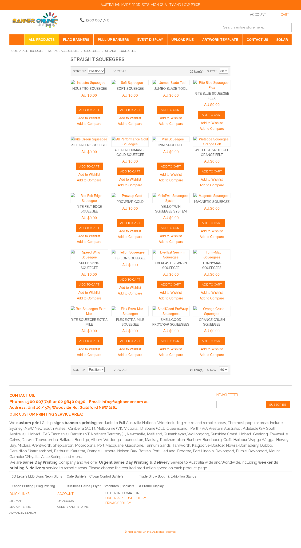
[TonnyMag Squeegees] (211, 254)
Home (13, 51)
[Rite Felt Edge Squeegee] (89, 198)
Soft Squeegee (130, 88)
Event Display (150, 39)
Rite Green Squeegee (89, 145)
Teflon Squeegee (130, 258)
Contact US (257, 39)
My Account (66, 501)
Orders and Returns (72, 506)
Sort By (79, 71)
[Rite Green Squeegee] (89, 139)
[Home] (16, 39)
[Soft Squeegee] (130, 82)
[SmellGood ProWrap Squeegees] (171, 311)
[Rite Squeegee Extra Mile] (89, 311)
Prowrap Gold (130, 202)
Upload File (182, 39)
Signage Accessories (63, 51)
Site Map (15, 501)
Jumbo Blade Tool (170, 88)
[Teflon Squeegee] (130, 252)
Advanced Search (22, 512)
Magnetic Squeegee (212, 202)
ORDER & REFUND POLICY (125, 498)
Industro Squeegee (89, 88)
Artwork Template (220, 39)
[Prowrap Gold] (130, 195)
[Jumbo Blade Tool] (171, 82)
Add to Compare (89, 123)
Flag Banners (76, 39)
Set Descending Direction (108, 71)
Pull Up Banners (113, 39)
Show (212, 71)
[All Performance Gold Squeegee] (130, 141)
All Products (42, 39)
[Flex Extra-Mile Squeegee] (130, 311)
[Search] (287, 27)
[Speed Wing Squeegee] (89, 254)
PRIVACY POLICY (118, 503)
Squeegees (92, 51)
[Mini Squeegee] (171, 139)
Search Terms (20, 506)
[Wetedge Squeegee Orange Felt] (211, 141)
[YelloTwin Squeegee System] (171, 198)
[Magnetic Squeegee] (211, 195)
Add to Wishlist (89, 117)
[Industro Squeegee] (89, 82)
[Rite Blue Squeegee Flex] (211, 85)
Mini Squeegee (170, 145)
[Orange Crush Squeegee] (211, 311)
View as (120, 71)
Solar (282, 39)
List (139, 71)
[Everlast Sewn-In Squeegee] (171, 254)
